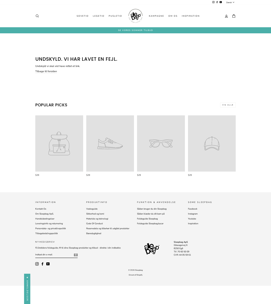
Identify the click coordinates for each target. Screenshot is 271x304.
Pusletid (115, 16)
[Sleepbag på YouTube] (48, 264)
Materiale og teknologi (97, 218)
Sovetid (83, 16)
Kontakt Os (40, 208)
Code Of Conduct (94, 223)
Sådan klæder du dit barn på (151, 213)
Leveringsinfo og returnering (49, 223)
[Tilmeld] (76, 255)
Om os (173, 16)
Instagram (193, 213)
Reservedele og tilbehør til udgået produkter (107, 228)
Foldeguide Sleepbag (147, 218)
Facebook (192, 208)
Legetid (98, 16)
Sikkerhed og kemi (95, 213)
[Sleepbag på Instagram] (37, 264)
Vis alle (228, 105)
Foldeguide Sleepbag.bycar (150, 223)
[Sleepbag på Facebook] (42, 264)
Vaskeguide (92, 208)
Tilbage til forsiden (46, 71)
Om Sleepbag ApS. (44, 213)
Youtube (192, 218)
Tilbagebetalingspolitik (46, 233)
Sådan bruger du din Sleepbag (152, 208)
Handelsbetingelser (44, 218)
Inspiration (191, 16)
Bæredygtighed (93, 233)
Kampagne (156, 16)
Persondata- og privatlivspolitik (50, 228)
